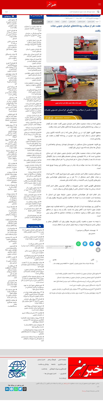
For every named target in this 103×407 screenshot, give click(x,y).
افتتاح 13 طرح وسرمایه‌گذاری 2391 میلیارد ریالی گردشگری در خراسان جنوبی (75, 289)
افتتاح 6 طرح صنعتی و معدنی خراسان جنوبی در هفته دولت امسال (78, 277)
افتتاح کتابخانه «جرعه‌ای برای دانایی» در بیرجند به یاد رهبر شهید (32, 134)
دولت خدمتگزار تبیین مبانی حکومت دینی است (84, 285)
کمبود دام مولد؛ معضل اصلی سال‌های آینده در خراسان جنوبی (33, 61)
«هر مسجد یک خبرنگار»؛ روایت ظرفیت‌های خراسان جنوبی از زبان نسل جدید (11, 293)
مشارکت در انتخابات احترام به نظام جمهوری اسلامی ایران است (34, 155)
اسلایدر (64, 22)
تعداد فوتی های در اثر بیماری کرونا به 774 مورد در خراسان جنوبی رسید (32, 190)
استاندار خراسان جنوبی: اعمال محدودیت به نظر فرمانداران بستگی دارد (33, 167)
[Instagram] (25, 389)
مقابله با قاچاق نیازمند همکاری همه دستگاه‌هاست (11, 303)
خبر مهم (50, 22)
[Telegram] (11, 389)
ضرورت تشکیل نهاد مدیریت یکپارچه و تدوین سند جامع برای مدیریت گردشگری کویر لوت (33, 142)
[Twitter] (20, 389)
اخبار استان (91, 22)
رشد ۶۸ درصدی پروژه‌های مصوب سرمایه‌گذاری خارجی (11, 240)
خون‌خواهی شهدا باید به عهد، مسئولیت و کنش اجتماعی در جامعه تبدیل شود (33, 287)
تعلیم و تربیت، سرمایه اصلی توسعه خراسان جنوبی (32, 128)
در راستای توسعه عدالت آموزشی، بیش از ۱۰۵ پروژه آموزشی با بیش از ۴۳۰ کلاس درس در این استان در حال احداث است (32, 279)
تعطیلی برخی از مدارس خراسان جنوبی (33, 79)
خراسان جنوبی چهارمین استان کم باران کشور (33, 74)
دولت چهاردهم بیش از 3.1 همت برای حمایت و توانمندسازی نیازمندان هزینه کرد (74, 293)
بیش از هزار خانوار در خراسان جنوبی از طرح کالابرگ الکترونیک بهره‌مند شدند (33, 43)
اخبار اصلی (72, 22)
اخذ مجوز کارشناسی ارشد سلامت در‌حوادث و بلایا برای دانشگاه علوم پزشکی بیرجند (32, 197)
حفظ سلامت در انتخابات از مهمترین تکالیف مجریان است (32, 28)
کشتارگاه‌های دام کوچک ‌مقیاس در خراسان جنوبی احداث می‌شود (33, 111)
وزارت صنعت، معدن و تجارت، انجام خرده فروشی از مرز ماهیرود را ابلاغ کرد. (32, 99)
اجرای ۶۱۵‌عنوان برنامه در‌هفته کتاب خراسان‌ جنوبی (32, 123)
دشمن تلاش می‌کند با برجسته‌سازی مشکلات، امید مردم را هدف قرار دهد (76, 281)
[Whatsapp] (16, 389)
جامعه (57, 22)
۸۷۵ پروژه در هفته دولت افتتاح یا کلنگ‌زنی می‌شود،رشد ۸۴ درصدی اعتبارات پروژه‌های (32, 320)
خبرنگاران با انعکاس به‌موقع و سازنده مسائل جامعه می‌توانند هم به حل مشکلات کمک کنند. (11, 272)
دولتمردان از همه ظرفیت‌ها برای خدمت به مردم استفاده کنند (11, 231)
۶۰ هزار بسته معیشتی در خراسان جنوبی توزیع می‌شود (32, 210)
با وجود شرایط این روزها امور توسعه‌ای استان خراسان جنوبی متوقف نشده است (34, 308)
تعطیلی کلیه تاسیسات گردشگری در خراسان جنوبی (32, 105)
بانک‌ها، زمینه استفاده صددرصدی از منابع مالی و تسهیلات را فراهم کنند (32, 339)
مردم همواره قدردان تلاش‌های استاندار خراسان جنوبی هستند (33, 217)
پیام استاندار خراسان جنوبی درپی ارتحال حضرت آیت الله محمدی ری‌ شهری (33, 117)
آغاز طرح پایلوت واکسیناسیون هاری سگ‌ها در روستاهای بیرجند (11, 222)
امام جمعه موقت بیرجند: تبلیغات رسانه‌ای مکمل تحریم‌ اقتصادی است (32, 68)
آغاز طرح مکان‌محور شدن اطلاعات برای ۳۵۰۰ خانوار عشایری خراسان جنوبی (11, 250)
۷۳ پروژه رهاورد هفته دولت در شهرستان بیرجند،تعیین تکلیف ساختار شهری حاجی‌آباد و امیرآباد (33, 294)
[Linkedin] (7, 389)
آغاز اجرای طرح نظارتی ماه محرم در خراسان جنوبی (32, 161)
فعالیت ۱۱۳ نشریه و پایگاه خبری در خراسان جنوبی (33, 314)
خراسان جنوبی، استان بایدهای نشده (33, 50)
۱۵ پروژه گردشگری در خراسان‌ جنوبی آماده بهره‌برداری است (34, 92)
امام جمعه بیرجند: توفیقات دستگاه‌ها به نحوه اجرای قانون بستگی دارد (32, 174)
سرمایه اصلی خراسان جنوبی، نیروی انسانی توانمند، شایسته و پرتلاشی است (34, 271)
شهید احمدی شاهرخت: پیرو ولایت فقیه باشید (33, 149)
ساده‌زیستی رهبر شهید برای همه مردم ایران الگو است (12, 283)
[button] (98, 243)
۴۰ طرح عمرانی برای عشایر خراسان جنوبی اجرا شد (32, 55)
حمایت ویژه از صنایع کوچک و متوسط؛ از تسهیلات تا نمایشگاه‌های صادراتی (32, 332)
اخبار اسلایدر (81, 22)
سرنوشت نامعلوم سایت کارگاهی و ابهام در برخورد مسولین (33, 85)
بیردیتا (84, 391)
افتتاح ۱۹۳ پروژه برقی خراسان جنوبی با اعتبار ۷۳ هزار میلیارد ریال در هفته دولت (33, 301)
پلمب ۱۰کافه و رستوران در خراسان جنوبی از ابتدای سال (11, 260)
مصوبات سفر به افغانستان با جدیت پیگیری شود (34, 326)
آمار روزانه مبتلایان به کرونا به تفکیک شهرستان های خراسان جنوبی (33, 204)
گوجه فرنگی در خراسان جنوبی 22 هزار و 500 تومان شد (32, 35)
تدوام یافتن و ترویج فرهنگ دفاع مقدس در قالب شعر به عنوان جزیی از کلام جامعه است (32, 182)
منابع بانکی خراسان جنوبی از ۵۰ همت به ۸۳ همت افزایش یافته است (77, 273)
